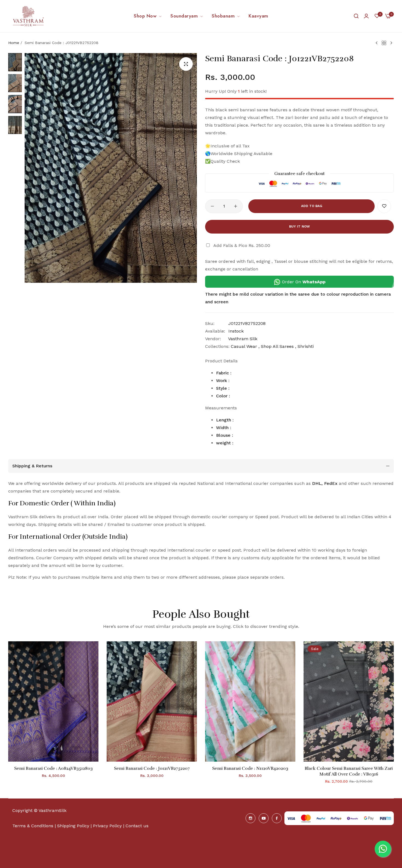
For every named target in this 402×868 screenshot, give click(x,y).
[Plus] (235, 206)
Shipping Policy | (75, 825)
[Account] (366, 16)
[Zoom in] (186, 64)
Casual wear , (245, 346)
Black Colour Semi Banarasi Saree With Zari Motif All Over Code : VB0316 (349, 771)
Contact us (137, 825)
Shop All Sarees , (278, 346)
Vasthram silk (242, 338)
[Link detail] (250, 818)
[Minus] (212, 206)
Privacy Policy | (108, 825)
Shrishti (306, 346)
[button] (384, 206)
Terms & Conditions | (34, 825)
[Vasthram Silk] (28, 16)
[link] (148, 16)
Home (13, 42)
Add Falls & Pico (241, 245)
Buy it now (299, 226)
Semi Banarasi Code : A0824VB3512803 (53, 768)
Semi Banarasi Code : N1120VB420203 (250, 768)
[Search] (356, 16)
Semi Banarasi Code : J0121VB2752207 (152, 768)
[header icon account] (366, 16)
